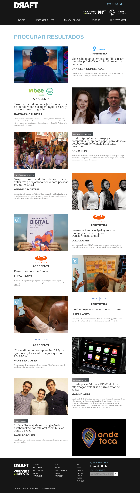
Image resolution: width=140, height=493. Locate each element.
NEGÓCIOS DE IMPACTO (44, 20)
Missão (79, 467)
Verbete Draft (59, 476)
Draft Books (80, 481)
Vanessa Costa (25, 360)
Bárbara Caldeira (28, 114)
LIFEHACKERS (19, 20)
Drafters (57, 467)
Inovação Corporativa (61, 470)
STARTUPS (96, 20)
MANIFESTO (80, 470)
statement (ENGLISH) (80, 474)
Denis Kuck (80, 151)
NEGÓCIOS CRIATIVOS (72, 20)
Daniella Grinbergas (88, 68)
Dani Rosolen (24, 435)
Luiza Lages (81, 240)
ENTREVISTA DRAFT (118, 20)
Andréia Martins (27, 189)
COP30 (56, 465)
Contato (79, 478)
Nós (78, 465)
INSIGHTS (57, 473)
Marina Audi (81, 394)
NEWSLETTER (112, 4)
